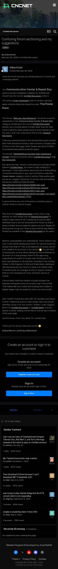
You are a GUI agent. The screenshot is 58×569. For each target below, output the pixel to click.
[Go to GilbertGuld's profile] (5, 69)
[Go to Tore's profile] (52, 438)
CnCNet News (16, 167)
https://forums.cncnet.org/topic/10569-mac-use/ (23, 185)
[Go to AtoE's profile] (52, 513)
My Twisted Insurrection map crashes (20, 458)
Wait (8, 480)
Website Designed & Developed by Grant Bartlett (29, 545)
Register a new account (29, 374)
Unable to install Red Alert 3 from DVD (20, 512)
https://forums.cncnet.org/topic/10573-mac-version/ (25, 188)
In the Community (21, 100)
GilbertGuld (10, 54)
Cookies (42, 559)
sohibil (8, 461)
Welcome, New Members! (25, 118)
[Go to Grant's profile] (52, 494)
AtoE (8, 515)
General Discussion (39, 216)
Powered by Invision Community (29, 565)
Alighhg (9, 499)
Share (14, 410)
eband (8, 445)
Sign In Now (29, 393)
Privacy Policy (29, 559)
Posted (21, 71)
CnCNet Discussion (29, 57)
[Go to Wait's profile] (52, 475)
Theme (15, 559)
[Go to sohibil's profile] (51, 459)
